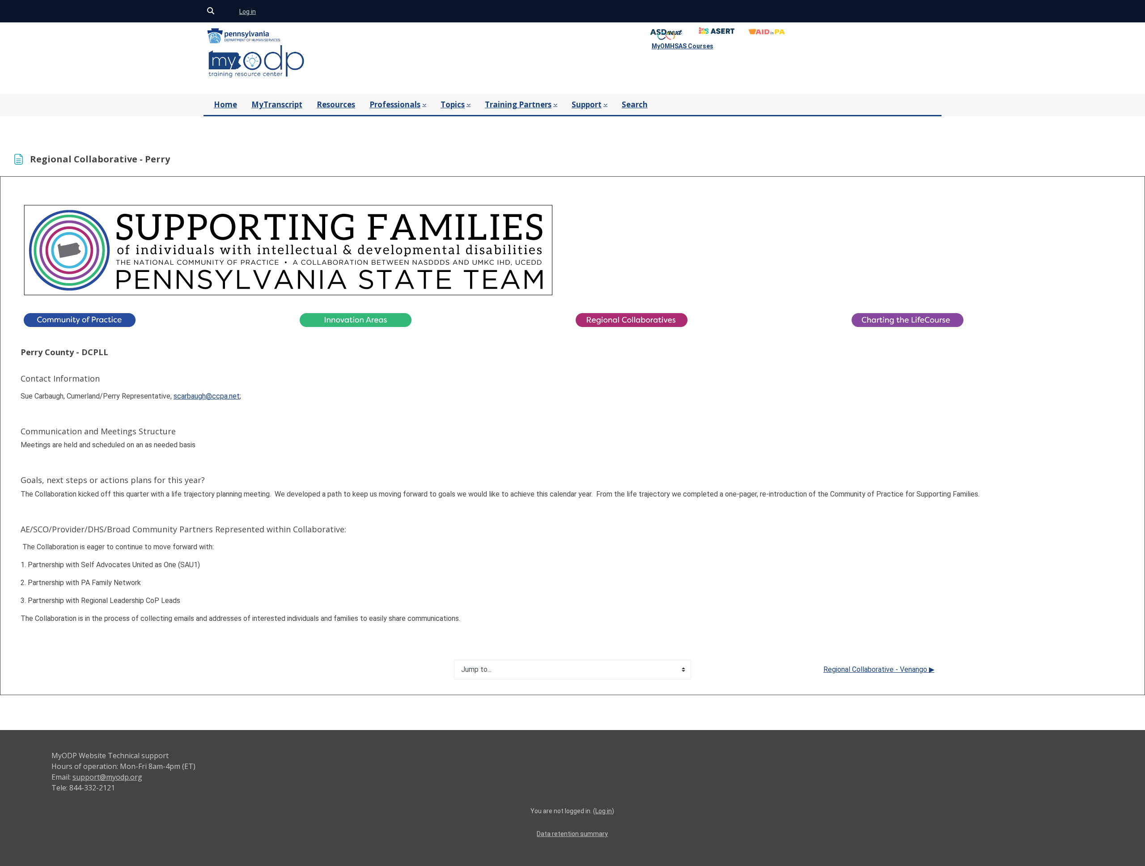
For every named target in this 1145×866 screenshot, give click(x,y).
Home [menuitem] (225, 104)
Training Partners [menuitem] (518, 104)
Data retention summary (572, 833)
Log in (247, 11)
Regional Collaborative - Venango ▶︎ (878, 669)
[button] (211, 11)
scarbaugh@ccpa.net (207, 396)
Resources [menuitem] (336, 104)
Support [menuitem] (587, 104)
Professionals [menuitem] (394, 104)
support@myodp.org (107, 777)
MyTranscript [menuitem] (276, 104)
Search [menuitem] (635, 104)
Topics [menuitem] (453, 104)
